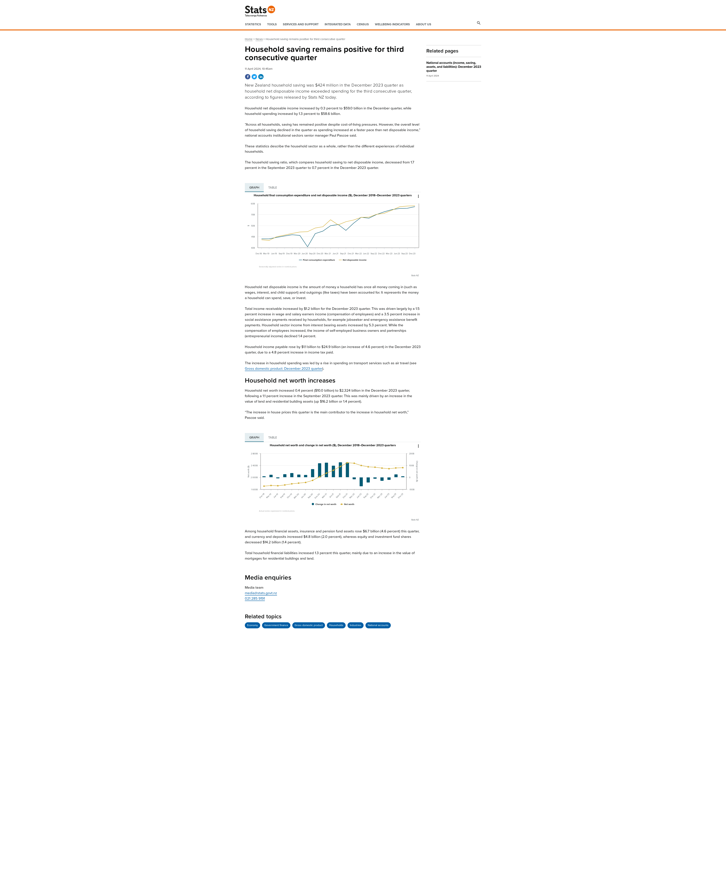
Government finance (276, 625)
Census (363, 24)
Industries (355, 625)
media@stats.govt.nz (261, 593)
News (259, 39)
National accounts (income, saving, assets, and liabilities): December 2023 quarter (453, 67)
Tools (272, 24)
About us (423, 24)
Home (249, 39)
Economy (252, 625)
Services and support (301, 24)
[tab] (254, 187)
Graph (254, 187)
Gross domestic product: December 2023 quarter (283, 369)
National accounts (378, 625)
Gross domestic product (309, 625)
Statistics (253, 24)
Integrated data (338, 24)
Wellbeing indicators (392, 24)
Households (336, 625)
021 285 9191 (255, 598)
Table (272, 187)
